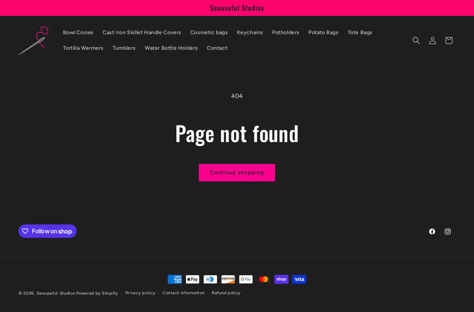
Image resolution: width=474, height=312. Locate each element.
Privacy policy (141, 292)
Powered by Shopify (97, 293)
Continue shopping (237, 172)
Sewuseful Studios (56, 293)
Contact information (183, 292)
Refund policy (226, 292)
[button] (416, 40)
